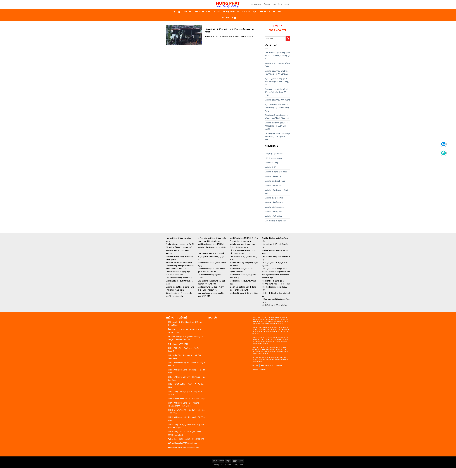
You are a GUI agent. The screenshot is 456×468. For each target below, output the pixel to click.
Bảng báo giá (264, 12)
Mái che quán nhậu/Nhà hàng (226, 12)
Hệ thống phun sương (273, 158)
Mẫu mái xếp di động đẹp (275, 221)
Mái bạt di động (271, 163)
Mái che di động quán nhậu (276, 172)
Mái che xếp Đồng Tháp (274, 202)
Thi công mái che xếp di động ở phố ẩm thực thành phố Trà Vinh (277, 136)
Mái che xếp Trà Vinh (273, 216)
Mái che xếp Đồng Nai (274, 198)
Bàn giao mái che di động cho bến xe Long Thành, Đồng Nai (277, 116)
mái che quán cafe (203, 12)
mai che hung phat (268, 365)
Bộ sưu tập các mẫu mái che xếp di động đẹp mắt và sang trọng (277, 107)
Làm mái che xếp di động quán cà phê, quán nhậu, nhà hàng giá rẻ (277, 55)
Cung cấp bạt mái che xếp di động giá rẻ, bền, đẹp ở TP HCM (276, 92)
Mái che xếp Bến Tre (273, 176)
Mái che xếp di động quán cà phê (276, 191)
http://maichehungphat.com (189, 447)
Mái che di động (271, 167)
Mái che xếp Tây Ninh (273, 211)
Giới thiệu (188, 12)
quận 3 (263, 369)
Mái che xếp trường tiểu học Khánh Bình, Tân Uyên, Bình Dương (276, 126)
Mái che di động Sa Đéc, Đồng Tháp (277, 65)
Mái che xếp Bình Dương (275, 181)
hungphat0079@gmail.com (186, 443)
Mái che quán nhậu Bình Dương (277, 100)
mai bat (256, 365)
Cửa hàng (277, 12)
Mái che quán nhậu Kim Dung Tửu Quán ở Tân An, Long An (276, 72)
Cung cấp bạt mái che (274, 153)
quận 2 (256, 369)
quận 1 (280, 365)
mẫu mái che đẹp (249, 12)
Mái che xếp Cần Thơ (273, 185)
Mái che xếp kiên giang (274, 207)
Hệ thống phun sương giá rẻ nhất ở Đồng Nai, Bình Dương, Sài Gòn (277, 81)
